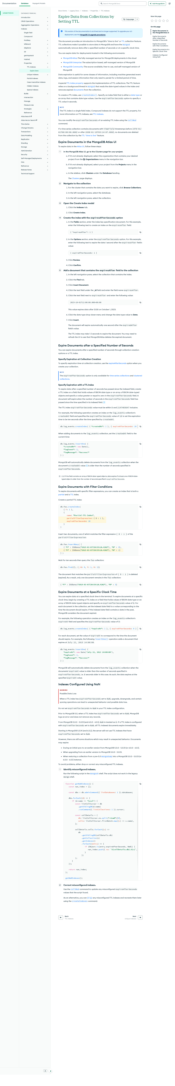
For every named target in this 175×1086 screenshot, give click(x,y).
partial (61, 494)
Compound (28, 36)
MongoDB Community (73, 66)
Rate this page (156, 16)
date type (135, 95)
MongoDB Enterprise (72, 62)
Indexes (85, 11)
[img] (152, 20)
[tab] (24, 3)
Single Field (28, 33)
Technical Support (27, 173)
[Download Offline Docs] (45, 1070)
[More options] (137, 19)
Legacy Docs (74, 11)
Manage (27, 101)
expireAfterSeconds (117, 363)
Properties (94, 11)
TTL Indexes (105, 11)
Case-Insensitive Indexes (36, 82)
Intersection (28, 97)
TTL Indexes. (98, 114)
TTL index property (75, 83)
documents (78, 90)
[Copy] (140, 232)
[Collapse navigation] (51, 1071)
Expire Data (34, 71)
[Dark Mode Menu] (169, 3)
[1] (104, 402)
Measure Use (29, 105)
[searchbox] (122, 3)
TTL (123, 41)
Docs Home (62, 11)
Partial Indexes (32, 78)
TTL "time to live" (89, 135)
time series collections (119, 375)
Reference (28, 113)
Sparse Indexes (32, 90)
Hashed (27, 59)
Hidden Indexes (33, 86)
